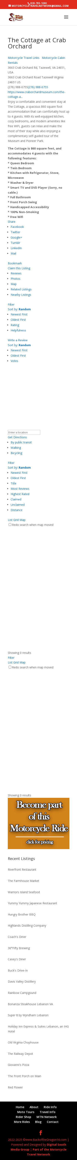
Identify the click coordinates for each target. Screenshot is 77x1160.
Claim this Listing (19, 268)
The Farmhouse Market (23, 881)
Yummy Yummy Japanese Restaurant (32, 903)
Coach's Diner (17, 937)
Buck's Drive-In (18, 970)
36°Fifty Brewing (19, 948)
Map (14, 284)
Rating (15, 325)
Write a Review (18, 340)
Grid (16, 520)
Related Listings (21, 289)
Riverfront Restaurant (22, 869)
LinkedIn (16, 248)
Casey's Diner (17, 959)
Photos (15, 279)
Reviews (16, 273)
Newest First (19, 314)
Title (13, 483)
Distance (16, 510)
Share (11, 222)
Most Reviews (20, 489)
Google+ (16, 237)
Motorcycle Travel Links (23, 58)
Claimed (16, 499)
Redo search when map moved (32, 525)
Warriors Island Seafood (24, 892)
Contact (53, 1122)
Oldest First (18, 320)
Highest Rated (20, 494)
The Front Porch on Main (24, 1076)
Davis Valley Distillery (22, 981)
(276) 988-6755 (38, 87)
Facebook (17, 227)
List (10, 520)
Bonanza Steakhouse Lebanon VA (30, 1004)
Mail (13, 253)
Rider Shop (23, 1117)
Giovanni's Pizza (18, 1065)
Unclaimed (18, 505)
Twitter (15, 232)
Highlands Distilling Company (27, 925)
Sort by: (19, 309)
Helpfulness (18, 330)
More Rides (22, 1122)
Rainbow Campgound (22, 993)
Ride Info (50, 1107)
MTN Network (47, 1117)
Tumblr (15, 243)
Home (20, 1107)
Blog (38, 1122)
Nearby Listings (21, 295)
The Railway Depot (20, 1054)
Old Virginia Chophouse (23, 1042)
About (34, 1107)
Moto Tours (25, 1112)
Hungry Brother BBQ (22, 914)
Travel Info (47, 1112)
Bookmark (15, 263)
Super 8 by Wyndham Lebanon (28, 1015)
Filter (11, 304)
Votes (14, 361)
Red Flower (15, 1087)
